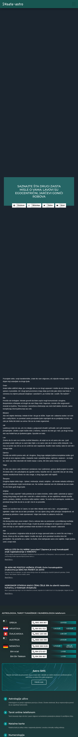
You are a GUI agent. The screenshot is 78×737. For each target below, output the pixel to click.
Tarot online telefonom (22, 712)
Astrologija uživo (18, 698)
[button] (74, 4)
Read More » (9, 559)
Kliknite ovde (39, 682)
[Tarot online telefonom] (5, 712)
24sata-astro (12, 4)
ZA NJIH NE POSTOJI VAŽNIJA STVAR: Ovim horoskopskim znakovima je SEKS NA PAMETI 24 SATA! (33, 568)
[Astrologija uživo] (5, 699)
